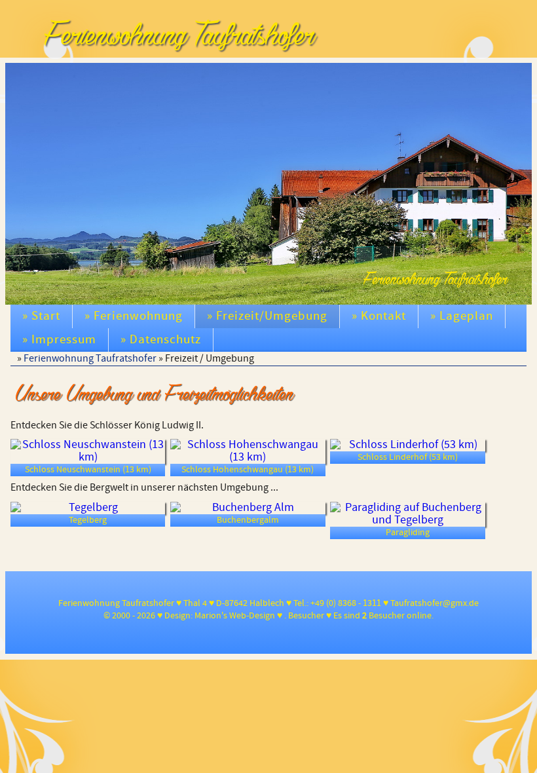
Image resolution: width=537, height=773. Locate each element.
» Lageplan (461, 316)
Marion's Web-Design (234, 616)
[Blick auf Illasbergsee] (514, 78)
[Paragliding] (407, 514)
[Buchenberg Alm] (247, 508)
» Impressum (59, 340)
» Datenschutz (160, 340)
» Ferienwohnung (133, 316)
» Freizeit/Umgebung (267, 316)
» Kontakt (379, 316)
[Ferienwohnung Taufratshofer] (502, 78)
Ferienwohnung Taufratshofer (90, 358)
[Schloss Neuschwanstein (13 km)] (87, 451)
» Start (41, 316)
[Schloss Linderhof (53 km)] (407, 445)
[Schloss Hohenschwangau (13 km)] (247, 451)
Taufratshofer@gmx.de (434, 604)
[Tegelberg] (87, 508)
